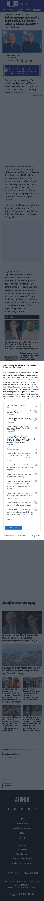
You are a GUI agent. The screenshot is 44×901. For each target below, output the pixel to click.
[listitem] (22, 406)
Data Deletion (9, 536)
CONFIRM (13, 528)
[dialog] (22, 450)
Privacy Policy (35, 536)
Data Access (22, 536)
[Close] (39, 365)
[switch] (35, 411)
